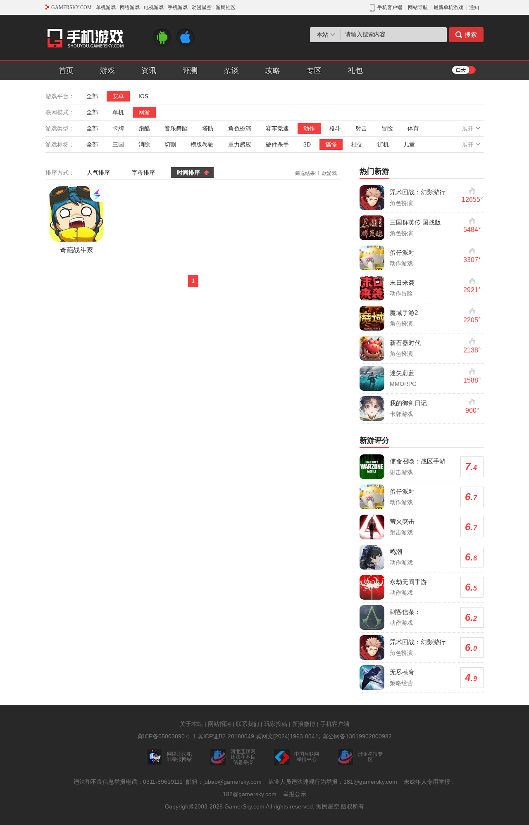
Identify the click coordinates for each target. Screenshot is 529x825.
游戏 (107, 70)
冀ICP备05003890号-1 (166, 736)
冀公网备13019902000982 (357, 736)
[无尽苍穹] (372, 677)
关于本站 (191, 724)
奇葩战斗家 (76, 249)
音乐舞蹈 (176, 128)
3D (307, 144)
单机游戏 (106, 7)
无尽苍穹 (402, 672)
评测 (190, 70)
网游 (144, 112)
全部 (92, 96)
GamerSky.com (244, 806)
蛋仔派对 (402, 252)
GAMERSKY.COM (71, 7)
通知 (474, 7)
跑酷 (144, 128)
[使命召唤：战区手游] (372, 466)
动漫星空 (202, 7)
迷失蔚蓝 (402, 372)
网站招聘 (219, 724)
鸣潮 (396, 551)
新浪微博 (303, 724)
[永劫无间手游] (372, 587)
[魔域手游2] (372, 318)
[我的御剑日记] (372, 408)
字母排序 (143, 172)
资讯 (148, 70)
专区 (314, 70)
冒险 (387, 128)
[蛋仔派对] (372, 258)
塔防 (208, 128)
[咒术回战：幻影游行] (372, 197)
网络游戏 (130, 7)
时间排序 (188, 172)
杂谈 (231, 70)
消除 (144, 144)
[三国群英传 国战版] (372, 227)
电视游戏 (154, 7)
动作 (309, 128)
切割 (170, 144)
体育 (413, 128)
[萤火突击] (372, 527)
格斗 (335, 128)
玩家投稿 (275, 724)
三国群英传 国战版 (415, 222)
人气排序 (98, 172)
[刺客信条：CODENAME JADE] (372, 617)
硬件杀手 (277, 144)
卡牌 (118, 128)
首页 (66, 70)
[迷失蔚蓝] (372, 378)
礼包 (355, 70)
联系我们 (247, 724)
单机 (118, 112)
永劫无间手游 (408, 581)
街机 (383, 144)
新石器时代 (405, 342)
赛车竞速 (277, 128)
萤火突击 (402, 521)
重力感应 (239, 144)
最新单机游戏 (448, 7)
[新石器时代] (372, 348)
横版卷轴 (202, 144)
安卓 (118, 96)
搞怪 (331, 144)
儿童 (409, 144)
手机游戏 (178, 7)
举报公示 (294, 794)
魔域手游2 (404, 312)
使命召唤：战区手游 (418, 461)
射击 (361, 128)
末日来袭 (402, 282)
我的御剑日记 (408, 403)
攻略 (272, 70)
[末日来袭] (372, 288)
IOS (143, 96)
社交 (357, 144)
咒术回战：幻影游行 (418, 192)
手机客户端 (334, 724)
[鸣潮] (372, 557)
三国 (118, 144)
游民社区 (226, 7)
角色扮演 (239, 128)
